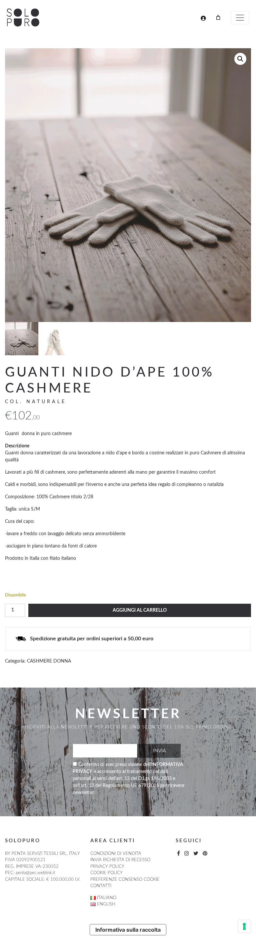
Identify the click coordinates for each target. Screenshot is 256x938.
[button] (240, 59)
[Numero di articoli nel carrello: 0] (218, 17)
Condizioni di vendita (115, 854)
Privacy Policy (107, 866)
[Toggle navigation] (240, 17)
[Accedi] (203, 18)
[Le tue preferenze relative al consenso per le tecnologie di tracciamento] (244, 926)
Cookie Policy (106, 873)
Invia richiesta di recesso (120, 860)
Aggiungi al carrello (140, 610)
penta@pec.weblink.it (35, 873)
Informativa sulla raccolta (128, 929)
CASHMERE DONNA (49, 661)
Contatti (100, 886)
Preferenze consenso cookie (125, 879)
